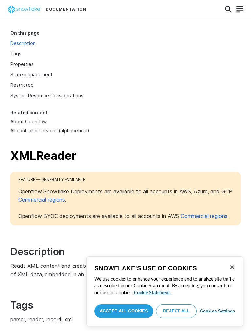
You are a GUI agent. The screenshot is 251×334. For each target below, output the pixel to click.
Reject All (176, 311)
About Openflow (28, 121)
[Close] (232, 267)
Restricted (22, 85)
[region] (164, 291)
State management (31, 74)
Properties (22, 64)
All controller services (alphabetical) (49, 130)
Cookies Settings (217, 311)
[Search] (228, 9)
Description (23, 43)
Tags (15, 53)
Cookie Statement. (152, 293)
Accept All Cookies (124, 311)
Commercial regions (41, 199)
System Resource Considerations (46, 95)
